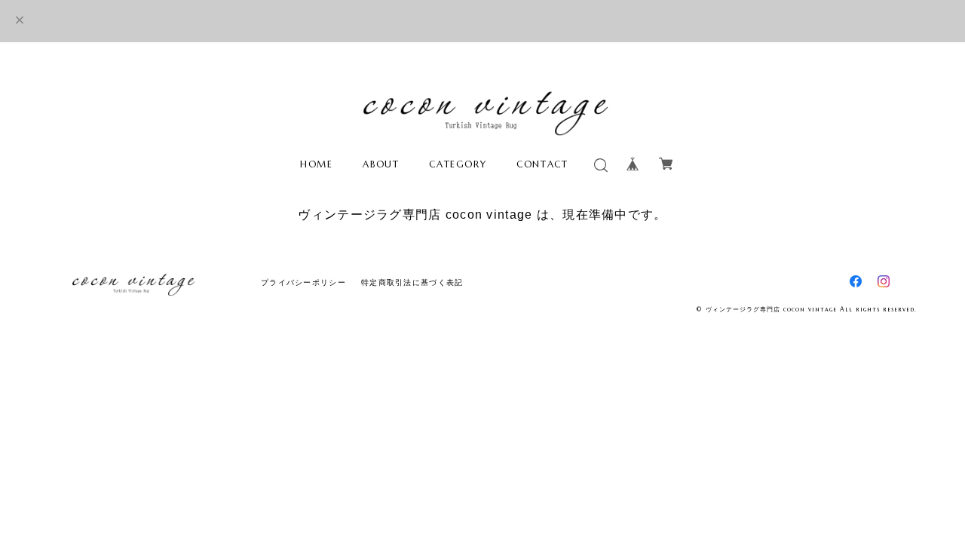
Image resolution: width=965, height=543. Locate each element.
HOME (316, 164)
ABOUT (381, 164)
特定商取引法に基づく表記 (412, 282)
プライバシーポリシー (303, 282)
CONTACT (542, 164)
